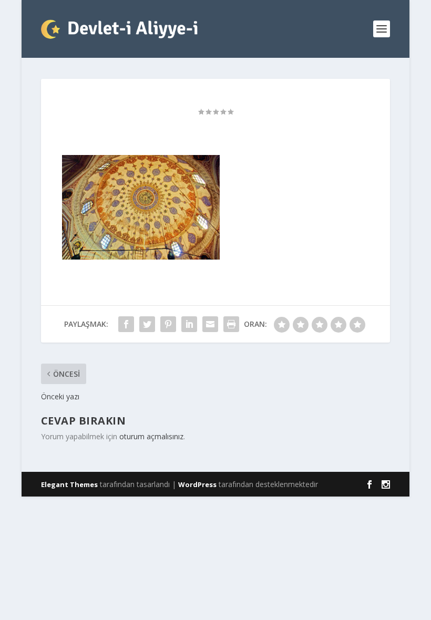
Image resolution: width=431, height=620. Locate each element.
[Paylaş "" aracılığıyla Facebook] (126, 324)
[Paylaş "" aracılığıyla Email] (210, 324)
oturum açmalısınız (151, 436)
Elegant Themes (69, 484)
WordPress (197, 484)
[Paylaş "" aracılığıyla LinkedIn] (189, 324)
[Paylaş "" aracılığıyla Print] (231, 324)
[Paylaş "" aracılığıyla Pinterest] (168, 324)
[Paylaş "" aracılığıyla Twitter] (147, 324)
